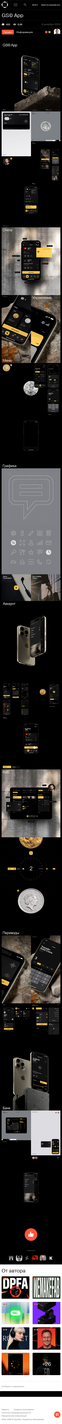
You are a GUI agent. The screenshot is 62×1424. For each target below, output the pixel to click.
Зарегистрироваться (50, 4)
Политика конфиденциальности (16, 1412)
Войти (35, 4)
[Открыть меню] (15, 4)
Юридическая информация (14, 1415)
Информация (24, 32)
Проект (7, 32)
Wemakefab (38, 1419)
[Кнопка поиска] (25, 4)
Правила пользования (24, 1409)
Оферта (5, 1409)
